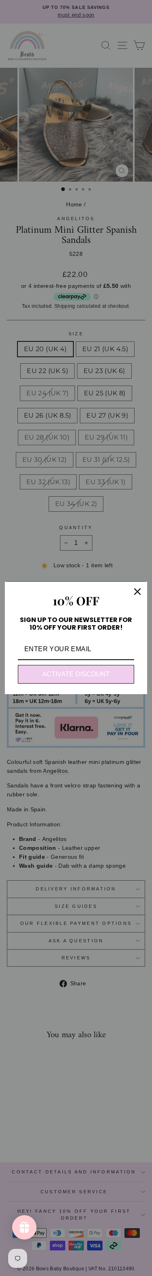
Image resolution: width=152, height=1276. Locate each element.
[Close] (137, 591)
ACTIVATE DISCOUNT (76, 674)
